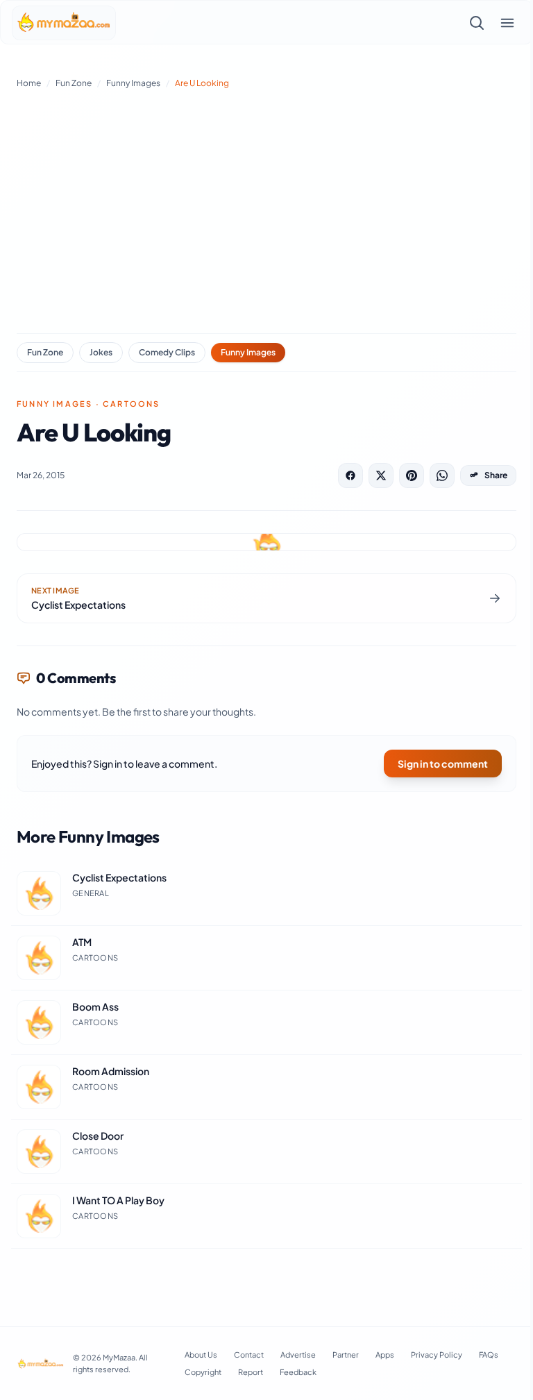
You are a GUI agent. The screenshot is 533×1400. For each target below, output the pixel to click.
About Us (201, 1354)
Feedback (298, 1371)
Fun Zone (74, 83)
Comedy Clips (167, 352)
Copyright (203, 1371)
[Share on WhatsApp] (442, 475)
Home (29, 83)
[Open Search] (477, 23)
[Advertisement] (266, 208)
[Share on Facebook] (350, 475)
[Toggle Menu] (507, 23)
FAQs (488, 1354)
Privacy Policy (436, 1354)
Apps (384, 1354)
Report (250, 1371)
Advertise (298, 1354)
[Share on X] (381, 475)
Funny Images (133, 83)
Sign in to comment (443, 763)
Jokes (101, 352)
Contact (249, 1354)
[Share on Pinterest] (411, 475)
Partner (345, 1354)
